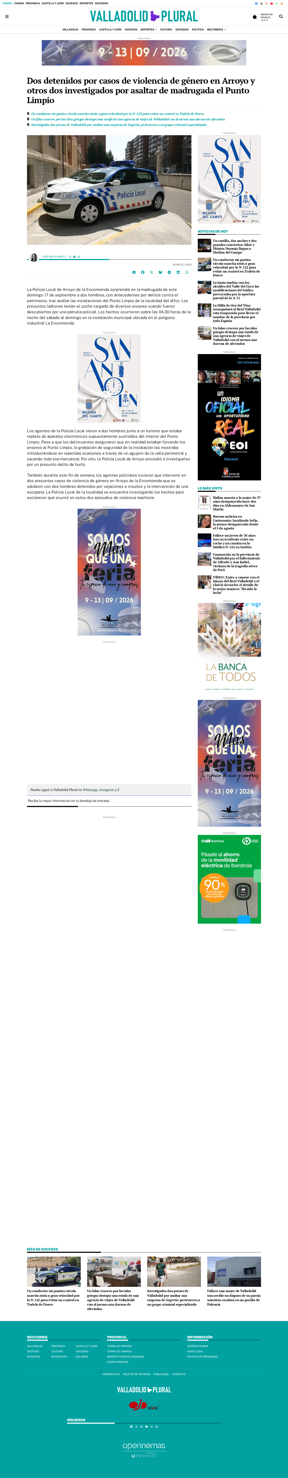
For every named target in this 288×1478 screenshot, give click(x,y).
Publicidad (161, 1374)
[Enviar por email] (133, 272)
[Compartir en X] (151, 272)
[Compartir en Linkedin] (178, 272)
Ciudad (19, 3)
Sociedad (101, 3)
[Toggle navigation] (7, 17)
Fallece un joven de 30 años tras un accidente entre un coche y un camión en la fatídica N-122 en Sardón (234, 541)
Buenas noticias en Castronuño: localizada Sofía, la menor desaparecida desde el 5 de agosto (235, 522)
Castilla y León (53, 3)
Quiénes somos (197, 1346)
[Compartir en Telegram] (169, 272)
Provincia (33, 3)
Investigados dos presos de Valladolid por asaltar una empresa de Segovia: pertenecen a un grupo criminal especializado (119, 124)
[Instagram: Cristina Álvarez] (79, 257)
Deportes (86, 3)
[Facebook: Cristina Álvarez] (74, 257)
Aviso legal (195, 1351)
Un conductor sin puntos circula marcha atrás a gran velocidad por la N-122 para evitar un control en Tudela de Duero (117, 113)
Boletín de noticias (136, 1374)
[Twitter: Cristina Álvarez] (70, 257)
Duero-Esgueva (117, 1362)
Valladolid (35, 1346)
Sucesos (71, 3)
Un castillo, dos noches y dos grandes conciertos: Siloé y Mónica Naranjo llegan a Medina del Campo (235, 246)
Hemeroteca (111, 1374)
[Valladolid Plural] (144, 17)
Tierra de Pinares (119, 1346)
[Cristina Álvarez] (34, 257)
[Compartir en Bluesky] (160, 272)
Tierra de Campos (119, 1351)
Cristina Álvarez (54, 256)
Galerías (82, 1356)
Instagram (106, 789)
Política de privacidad (202, 1356)
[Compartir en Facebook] (142, 272)
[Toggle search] (281, 17)
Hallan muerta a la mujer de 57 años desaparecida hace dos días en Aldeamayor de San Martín (237, 503)
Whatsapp (90, 789)
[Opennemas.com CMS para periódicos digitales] (144, 1450)
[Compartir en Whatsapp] (187, 272)
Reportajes (59, 1356)
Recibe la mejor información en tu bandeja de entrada (68, 801)
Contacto (179, 1374)
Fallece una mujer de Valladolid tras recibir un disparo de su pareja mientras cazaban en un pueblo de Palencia (234, 1297)
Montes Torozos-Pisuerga (125, 1356)
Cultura (57, 1351)
